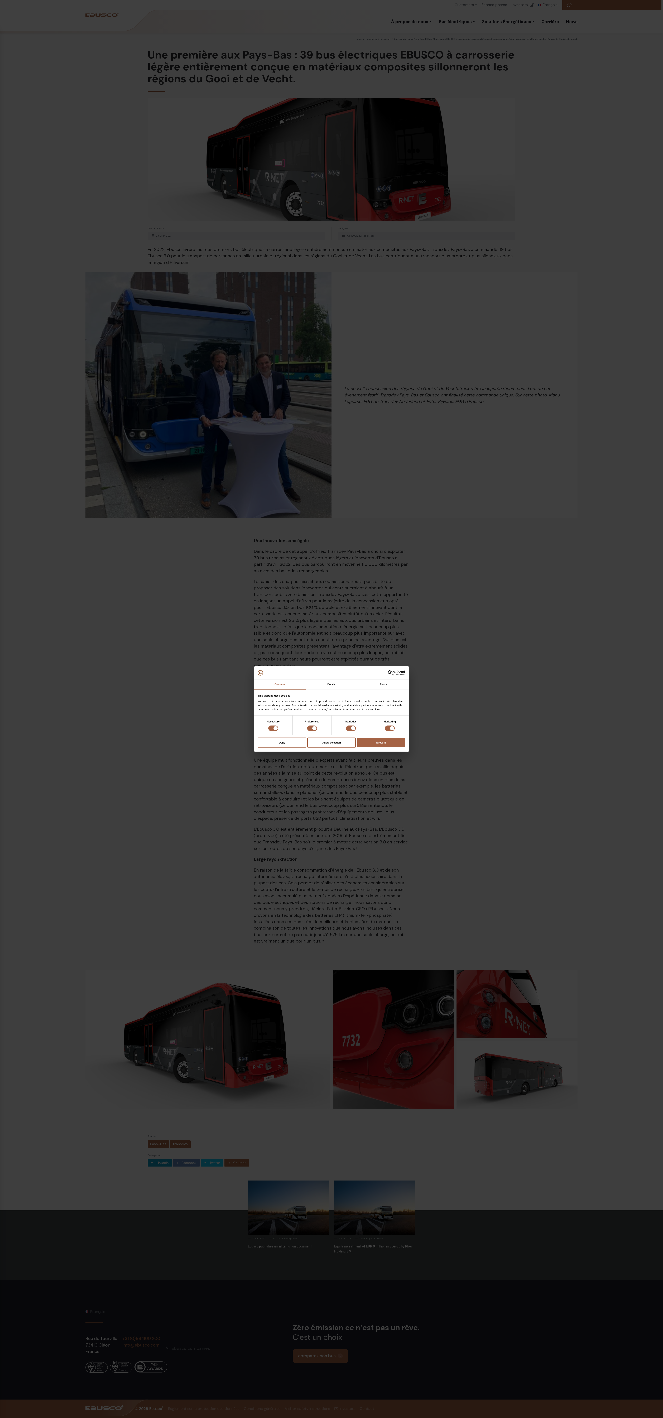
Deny (282, 742)
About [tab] (383, 684)
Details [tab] (331, 684)
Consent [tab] (280, 684)
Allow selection (331, 742)
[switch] (312, 728)
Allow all (381, 742)
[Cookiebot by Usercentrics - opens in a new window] (390, 673)
